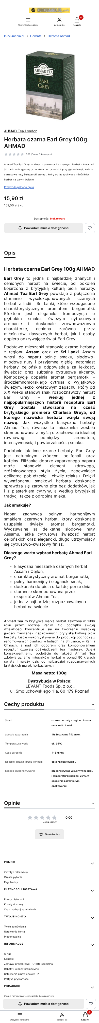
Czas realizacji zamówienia (20, 909)
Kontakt (9, 958)
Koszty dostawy (14, 904)
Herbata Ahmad (59, 36)
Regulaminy (11, 882)
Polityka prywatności (16, 978)
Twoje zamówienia (15, 926)
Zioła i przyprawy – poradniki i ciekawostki (29, 996)
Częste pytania (13, 877)
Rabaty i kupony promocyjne (21, 968)
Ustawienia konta (14, 931)
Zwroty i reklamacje (16, 872)
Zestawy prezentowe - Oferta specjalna (28, 963)
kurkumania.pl (14, 36)
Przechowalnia (13, 936)
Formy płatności (14, 899)
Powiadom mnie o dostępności (46, 228)
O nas (7, 953)
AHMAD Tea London (20, 131)
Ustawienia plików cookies (20, 973)
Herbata (36, 36)
